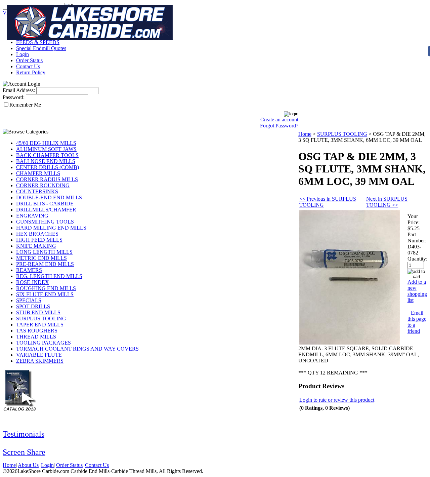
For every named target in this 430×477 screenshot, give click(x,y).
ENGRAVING (32, 215)
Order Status (29, 60)
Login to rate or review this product (336, 400)
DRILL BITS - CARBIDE (45, 203)
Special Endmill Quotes (41, 48)
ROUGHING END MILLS (46, 288)
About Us (28, 465)
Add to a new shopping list (417, 291)
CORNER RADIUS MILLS (47, 179)
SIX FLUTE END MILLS (45, 294)
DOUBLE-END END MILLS (49, 197)
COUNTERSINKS (37, 191)
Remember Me (25, 105)
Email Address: (19, 90)
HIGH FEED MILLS (39, 240)
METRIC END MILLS (41, 258)
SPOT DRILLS (33, 306)
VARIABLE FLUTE (39, 355)
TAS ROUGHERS (36, 330)
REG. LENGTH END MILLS (49, 276)
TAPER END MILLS (39, 324)
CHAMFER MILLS (38, 173)
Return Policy (30, 72)
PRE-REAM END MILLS (45, 264)
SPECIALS (28, 300)
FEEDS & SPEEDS (37, 42)
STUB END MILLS (38, 312)
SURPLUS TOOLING (41, 318)
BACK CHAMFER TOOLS (47, 155)
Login (22, 54)
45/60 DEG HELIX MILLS (46, 143)
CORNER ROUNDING (43, 185)
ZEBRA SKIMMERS (39, 361)
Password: (14, 97)
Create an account (279, 119)
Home (304, 134)
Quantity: (417, 259)
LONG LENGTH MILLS (44, 252)
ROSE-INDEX (32, 282)
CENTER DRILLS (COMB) (47, 167)
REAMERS (29, 270)
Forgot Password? (279, 125)
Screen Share (24, 452)
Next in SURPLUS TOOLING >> (386, 202)
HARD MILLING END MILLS (51, 228)
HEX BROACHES (37, 234)
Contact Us (28, 66)
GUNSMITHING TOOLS (45, 222)
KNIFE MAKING (36, 246)
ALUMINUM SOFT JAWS (46, 149)
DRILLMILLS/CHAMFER (46, 209)
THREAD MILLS (36, 337)
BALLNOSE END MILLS (45, 161)
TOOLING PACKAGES (43, 343)
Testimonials (23, 434)
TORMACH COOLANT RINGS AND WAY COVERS (77, 349)
